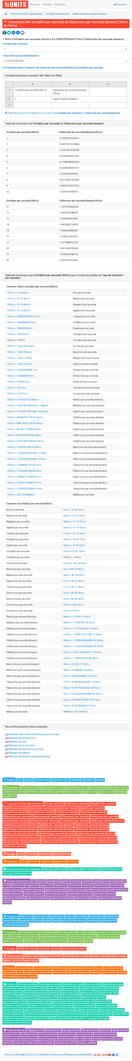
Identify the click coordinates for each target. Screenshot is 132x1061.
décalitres (8, 992)
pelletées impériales (86, 1009)
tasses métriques (65, 1018)
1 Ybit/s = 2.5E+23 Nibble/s (20, 494)
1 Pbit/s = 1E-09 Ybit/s (74, 539)
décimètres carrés (118, 787)
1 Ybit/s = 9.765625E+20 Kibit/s (22, 399)
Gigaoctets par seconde (46, 816)
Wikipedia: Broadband (19, 752)
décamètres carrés (77, 787)
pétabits (87, 881)
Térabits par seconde (41, 808)
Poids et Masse (15, 1030)
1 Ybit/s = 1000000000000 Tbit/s (23, 316)
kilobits (42, 881)
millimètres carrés (36, 791)
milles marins (78, 920)
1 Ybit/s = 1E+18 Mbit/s (18, 304)
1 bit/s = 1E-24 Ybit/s (73, 509)
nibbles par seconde (14, 846)
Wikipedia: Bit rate (17, 741)
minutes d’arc (42, 779)
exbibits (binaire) (117, 889)
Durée (9, 968)
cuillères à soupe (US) (15, 1005)
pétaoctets (74, 885)
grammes (105, 1030)
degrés (29, 779)
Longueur (12, 916)
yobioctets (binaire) (110, 898)
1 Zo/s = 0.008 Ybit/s (73, 604)
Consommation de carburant (23, 869)
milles (38, 920)
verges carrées (73, 791)
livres (88, 1038)
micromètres (10, 920)
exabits (98, 881)
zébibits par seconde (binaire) (92, 829)
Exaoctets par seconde (16, 820)
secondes (76, 968)
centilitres (41, 992)
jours (107, 968)
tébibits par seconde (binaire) (92, 825)
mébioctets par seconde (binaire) (96, 833)
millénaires (82, 972)
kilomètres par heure (74, 948)
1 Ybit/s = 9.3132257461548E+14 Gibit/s (27, 411)
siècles (70, 972)
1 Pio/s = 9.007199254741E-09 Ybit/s (81, 688)
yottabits (121, 881)
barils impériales (62, 1005)
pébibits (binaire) (96, 889)
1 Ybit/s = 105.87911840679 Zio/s (23, 482)
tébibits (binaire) (75, 889)
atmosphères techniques (61, 932)
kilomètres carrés (31, 787)
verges (47, 920)
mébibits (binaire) (34, 889)
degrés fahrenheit (52, 956)
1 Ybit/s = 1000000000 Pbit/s (21, 322)
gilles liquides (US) (62, 1001)
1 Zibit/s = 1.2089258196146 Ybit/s (80, 658)
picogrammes (85, 1034)
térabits (75, 881)
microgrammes (48, 1034)
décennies (59, 972)
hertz (24, 861)
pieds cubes (54, 988)
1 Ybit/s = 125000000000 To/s (22, 370)
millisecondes (61, 968)
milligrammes (29, 1034)
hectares (122, 791)
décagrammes (90, 1030)
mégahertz (46, 861)
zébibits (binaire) (12, 893)
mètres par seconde (49, 948)
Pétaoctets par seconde (104, 816)
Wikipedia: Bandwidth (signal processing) (29, 756)
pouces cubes (71, 988)
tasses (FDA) (121, 1014)
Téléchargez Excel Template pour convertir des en (63, 113)
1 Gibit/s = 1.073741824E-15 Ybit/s (80, 628)
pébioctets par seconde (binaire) (98, 837)
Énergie (10, 853)
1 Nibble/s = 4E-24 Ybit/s (75, 711)
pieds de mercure (13, 940)
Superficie (12, 787)
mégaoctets (32, 885)
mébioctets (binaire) (80, 893)
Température (14, 956)
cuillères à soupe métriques (92, 1018)
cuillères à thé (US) (40, 1005)
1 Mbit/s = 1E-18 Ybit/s (74, 521)
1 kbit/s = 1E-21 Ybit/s (73, 515)
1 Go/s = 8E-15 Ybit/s (73, 581)
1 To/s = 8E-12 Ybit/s (73, 587)
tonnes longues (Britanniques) (56, 1038)
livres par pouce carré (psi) (110, 932)
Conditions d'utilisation (51, 1054)
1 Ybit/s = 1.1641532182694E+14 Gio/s (26, 459)
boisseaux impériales (112, 1009)
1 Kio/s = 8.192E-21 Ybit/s (75, 664)
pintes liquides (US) (39, 1001)
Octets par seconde (68, 812)
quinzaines (9, 972)
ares (5, 796)
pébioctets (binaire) (38, 898)
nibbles (7, 902)
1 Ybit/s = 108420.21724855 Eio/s (23, 477)
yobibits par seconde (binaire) (20, 833)
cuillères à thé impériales (72, 1014)
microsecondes (43, 968)
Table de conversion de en (54, 123)
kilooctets (17, 885)
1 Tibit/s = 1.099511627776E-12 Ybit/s (82, 634)
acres (13, 796)
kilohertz (34, 861)
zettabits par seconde (15, 812)
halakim (94, 972)
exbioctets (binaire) (62, 898)
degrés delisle (100, 956)
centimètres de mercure (82, 936)
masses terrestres (65, 1042)
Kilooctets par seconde (93, 812)
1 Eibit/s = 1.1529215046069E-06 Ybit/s (82, 646)
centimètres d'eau (56, 940)
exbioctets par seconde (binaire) (21, 842)
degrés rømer (30, 960)
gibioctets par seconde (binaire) (21, 837)
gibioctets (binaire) (104, 893)
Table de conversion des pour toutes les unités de (64, 277)
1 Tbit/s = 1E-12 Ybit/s (74, 533)
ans (27, 972)
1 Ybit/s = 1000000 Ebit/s (19, 328)
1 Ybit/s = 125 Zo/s (16, 387)
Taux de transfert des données (26, 14)
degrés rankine (82, 956)
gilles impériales (33, 1009)
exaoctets (88, 885)
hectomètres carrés (53, 787)
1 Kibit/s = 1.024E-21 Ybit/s (76, 616)
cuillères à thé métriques (17, 1022)
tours (20, 779)
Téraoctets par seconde (75, 816)
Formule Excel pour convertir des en (33, 75)
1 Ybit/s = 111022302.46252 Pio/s (23, 471)
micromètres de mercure (24, 936)
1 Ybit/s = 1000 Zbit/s (17, 334)
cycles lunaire (109, 972)
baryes (88, 940)
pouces (65, 920)
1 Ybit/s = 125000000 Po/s (20, 376)
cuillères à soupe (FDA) (16, 1018)
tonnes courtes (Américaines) (20, 1038)
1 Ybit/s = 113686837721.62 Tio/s (23, 465)
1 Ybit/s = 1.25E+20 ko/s (19, 352)
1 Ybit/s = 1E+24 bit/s (17, 292)
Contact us (60, 4)
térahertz (72, 861)
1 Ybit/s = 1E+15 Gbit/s (18, 310)
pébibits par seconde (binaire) (20, 829)
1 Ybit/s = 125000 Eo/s (18, 381)
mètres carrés (98, 787)
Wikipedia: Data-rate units (21, 745)
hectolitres (112, 988)
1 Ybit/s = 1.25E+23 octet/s (20, 346)
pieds (56, 920)
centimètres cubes (13, 988)
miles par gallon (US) (54, 869)
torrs (6, 936)
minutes (88, 968)
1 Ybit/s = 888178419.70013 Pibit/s (24, 423)
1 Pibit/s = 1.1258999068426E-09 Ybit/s (82, 640)
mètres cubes (93, 984)
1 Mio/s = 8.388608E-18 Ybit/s (77, 670)
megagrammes (35, 1030)
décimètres (81, 916)
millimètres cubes (36, 988)
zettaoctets (102, 885)
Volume (10, 984)
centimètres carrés (14, 791)
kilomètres (26, 916)
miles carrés (56, 791)
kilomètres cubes (27, 984)
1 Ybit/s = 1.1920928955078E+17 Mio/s (26, 453)
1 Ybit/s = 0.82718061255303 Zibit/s (25, 441)
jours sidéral (10, 976)
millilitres (54, 992)
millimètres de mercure (53, 936)
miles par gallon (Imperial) (83, 869)
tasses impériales (13, 1014)
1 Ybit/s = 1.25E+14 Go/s (19, 364)
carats (118, 1038)
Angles (10, 779)
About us (35, 4)
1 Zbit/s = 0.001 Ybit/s (73, 551)
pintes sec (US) (11, 997)
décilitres (29, 992)
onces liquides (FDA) (100, 1014)
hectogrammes (71, 1030)
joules (21, 853)
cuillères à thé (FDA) (42, 1018)
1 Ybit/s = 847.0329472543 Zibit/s (23, 435)
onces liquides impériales (59, 1009)
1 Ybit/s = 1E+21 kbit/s (18, 298)
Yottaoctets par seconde (75, 820)
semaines (116, 968)
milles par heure (27, 948)
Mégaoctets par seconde (17, 816)
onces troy (107, 1038)
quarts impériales (106, 1005)
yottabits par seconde (57, 14)
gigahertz (60, 861)
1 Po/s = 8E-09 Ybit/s (73, 593)
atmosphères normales (32, 932)
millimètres (111, 916)
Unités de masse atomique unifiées (34, 1042)
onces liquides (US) (85, 1001)
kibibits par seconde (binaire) (107, 820)
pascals (89, 932)
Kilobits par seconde (76, 803)
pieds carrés (90, 791)
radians (75, 779)
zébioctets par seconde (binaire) (60, 842)
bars (80, 932)
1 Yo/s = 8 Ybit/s (71, 610)
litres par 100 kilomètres (17, 873)
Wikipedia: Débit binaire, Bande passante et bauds (33, 734)
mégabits (53, 881)
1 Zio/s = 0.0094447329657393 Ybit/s (81, 700)
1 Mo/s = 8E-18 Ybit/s (73, 575)
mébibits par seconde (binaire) (20, 825)
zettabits (109, 881)
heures (98, 968)
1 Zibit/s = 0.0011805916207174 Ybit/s (82, 652)
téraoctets (60, 885)
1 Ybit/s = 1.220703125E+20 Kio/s (23, 447)
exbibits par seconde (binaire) (56, 829)
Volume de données (17, 881)
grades (100, 779)
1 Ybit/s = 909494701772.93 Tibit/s (24, 417)
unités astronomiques (15, 924)
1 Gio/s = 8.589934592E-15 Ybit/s (79, 676)
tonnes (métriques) (105, 1034)
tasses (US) (104, 1001)
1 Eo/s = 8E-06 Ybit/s (73, 599)
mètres (69, 916)
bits (34, 881)
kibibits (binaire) (12, 889)
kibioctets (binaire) (56, 893)
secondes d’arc (60, 779)
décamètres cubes (73, 984)
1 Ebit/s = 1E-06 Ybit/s (73, 545)
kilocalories (45, 853)
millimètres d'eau (34, 940)
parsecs (92, 920)
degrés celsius (32, 956)
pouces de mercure (108, 936)
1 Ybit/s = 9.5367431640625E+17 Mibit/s (27, 405)
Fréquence (12, 861)
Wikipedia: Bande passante (22, 738)
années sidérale (28, 976)
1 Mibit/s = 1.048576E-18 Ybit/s (78, 622)
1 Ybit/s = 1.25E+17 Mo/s (19, 358)
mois (20, 972)
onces (95, 1038)
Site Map (47, 4)
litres (19, 992)
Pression (11, 932)
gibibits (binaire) (55, 889)
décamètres (57, 916)
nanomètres (26, 920)
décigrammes (120, 1030)
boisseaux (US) (48, 997)
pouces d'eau (75, 940)
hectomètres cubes (50, 984)
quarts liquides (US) (14, 1001)
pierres (79, 1038)
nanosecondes (24, 968)
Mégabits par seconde (102, 803)
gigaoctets (47, 885)
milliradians (87, 779)
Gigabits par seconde (15, 808)
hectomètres (41, 916)
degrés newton (118, 956)
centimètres (96, 916)
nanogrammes (66, 1034)
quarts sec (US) (109, 992)
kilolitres (99, 988)
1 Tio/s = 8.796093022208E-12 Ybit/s (81, 682)
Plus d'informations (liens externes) (26, 726)
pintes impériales (13, 1009)
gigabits (65, 881)
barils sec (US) (69, 992)
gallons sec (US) (89, 992)
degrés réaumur (12, 960)
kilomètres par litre (111, 869)
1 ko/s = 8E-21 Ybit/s (73, 569)
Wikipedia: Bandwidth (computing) (25, 749)
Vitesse (10, 948)
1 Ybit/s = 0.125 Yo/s (17, 393)
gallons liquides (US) (93, 997)
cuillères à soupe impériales (41, 1014)
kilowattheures (61, 853)
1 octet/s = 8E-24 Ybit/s (74, 563)
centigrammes (11, 1034)
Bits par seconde (53, 803)
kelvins (68, 956)
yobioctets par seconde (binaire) (89, 14)
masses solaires (87, 1042)
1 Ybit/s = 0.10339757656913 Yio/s (24, 488)
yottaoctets (117, 885)
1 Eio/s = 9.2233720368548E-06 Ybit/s (82, 694)
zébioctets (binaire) (86, 898)
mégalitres (87, 988)
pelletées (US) (30, 997)
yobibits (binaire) (33, 893)
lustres (122, 972)
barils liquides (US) (69, 997)
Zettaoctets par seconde (45, 820)
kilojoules (31, 853)
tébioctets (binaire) (14, 898)
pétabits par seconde (67, 808)
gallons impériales (84, 1005)
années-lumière (107, 920)
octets (6, 885)
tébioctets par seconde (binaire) (59, 837)
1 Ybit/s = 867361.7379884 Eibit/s (23, 429)
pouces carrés (107, 791)
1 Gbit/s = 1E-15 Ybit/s (74, 527)
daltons (7, 1042)
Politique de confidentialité (78, 1054)
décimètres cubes (113, 984)
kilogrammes (53, 1030)
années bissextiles (41, 972)
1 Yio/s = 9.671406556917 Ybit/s (79, 705)
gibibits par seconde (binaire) (56, 825)
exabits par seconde (92, 808)
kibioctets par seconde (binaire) (57, 833)
